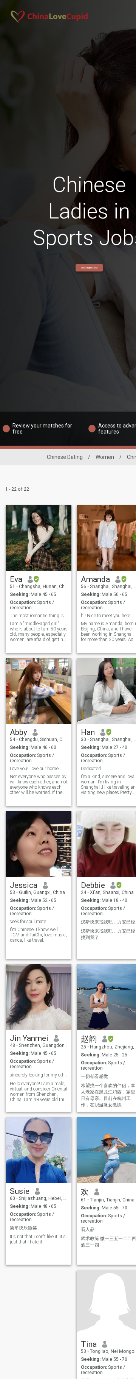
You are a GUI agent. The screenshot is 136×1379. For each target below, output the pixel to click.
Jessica (23, 885)
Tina (89, 1344)
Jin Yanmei (29, 1038)
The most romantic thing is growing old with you (39, 615)
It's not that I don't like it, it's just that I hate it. (38, 1239)
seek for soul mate (28, 921)
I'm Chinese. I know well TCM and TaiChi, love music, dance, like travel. (38, 935)
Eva (16, 579)
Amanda (95, 579)
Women (105, 457)
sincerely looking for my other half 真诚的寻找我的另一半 (39, 1075)
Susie (19, 1191)
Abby (18, 732)
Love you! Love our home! (35, 768)
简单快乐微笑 (23, 1228)
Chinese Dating (65, 457)
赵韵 (89, 1039)
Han (88, 732)
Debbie (93, 885)
